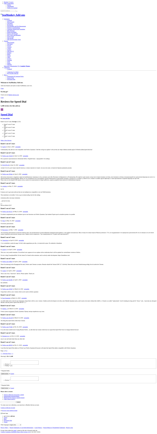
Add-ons (20, 14)
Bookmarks (10, 25)
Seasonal (9, 60)
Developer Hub (11, 79)
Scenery (9, 58)
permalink (18, 147)
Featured (9, 20)
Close (2, 88)
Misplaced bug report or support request (14, 397)
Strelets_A (5, 308)
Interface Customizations (13, 27)
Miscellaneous (11, 30)
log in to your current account (9, 410)
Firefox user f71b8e (7, 327)
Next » (10, 353)
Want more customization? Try (17, 66)
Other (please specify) (9, 399)
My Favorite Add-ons (12, 73)
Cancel (12, 373)
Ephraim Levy (6, 336)
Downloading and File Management (16, 26)
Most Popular (10, 22)
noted (14, 430)
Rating (7, 365)
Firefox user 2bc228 (7, 318)
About (5, 417)
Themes (6, 41)
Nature (9, 55)
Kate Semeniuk (6, 298)
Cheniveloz (5, 240)
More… (6, 75)
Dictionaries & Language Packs (15, 76)
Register (6, 2)
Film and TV (10, 51)
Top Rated (10, 23)
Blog (5, 419)
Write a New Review (6, 140)
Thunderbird (10, 6)
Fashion (9, 50)
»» (12, 353)
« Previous (5, 353)
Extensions (7, 19)
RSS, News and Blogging (14, 35)
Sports (8, 63)
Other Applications (9, 3)
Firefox (9, 5)
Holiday (9, 53)
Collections (7, 67)
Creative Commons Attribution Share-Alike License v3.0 (15, 432)
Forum (5, 422)
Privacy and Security (12, 33)
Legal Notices (38, 427)
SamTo (4, 147)
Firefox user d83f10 (7, 345)
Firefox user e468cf (7, 261)
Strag (3, 220)
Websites (9, 64)
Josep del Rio (6, 118)
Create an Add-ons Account (8, 407)
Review (7, 364)
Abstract (9, 47)
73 (6, 350)
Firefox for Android (12, 8)
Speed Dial (7, 114)
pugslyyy (4, 249)
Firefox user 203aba (7, 174)
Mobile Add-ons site (13, 95)
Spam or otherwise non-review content (14, 394)
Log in (11, 2)
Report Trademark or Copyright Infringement (21, 427)
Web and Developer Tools (14, 39)
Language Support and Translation (16, 29)
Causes (9, 48)
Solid (8, 61)
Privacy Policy (5, 427)
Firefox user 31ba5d (7, 156)
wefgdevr (4, 186)
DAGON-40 (5, 165)
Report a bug (69, 427)
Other (8, 57)
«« (1, 353)
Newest (9, 45)
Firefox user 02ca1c (7, 211)
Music (8, 54)
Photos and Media (12, 32)
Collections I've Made (12, 72)
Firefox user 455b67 (7, 289)
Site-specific (10, 38)
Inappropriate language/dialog (11, 396)
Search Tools (10, 36)
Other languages (5, 424)
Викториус (5, 230)
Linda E (4, 270)
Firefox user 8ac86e (7, 280)
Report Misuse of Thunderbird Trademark (54, 427)
